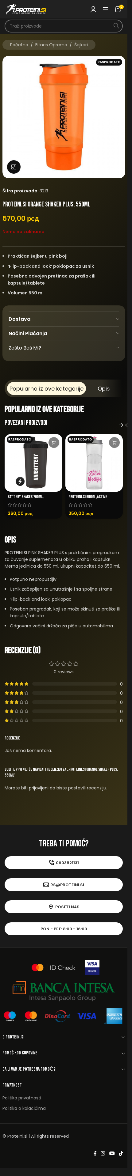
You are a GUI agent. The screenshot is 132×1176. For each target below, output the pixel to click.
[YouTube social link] (112, 1153)
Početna (19, 45)
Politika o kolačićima (24, 1108)
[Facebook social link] (95, 1153)
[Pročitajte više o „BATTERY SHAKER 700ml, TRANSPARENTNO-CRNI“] (54, 442)
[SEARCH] (116, 26)
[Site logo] (26, 9)
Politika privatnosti (21, 1098)
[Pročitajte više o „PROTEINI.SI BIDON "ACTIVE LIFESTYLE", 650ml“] (114, 442)
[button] (121, 424)
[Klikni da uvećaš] (14, 167)
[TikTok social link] (121, 1153)
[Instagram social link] (103, 1153)
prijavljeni (39, 788)
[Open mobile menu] (105, 9)
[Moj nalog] (93, 9)
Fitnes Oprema (51, 45)
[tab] (46, 388)
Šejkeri (81, 45)
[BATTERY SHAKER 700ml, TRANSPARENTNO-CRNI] (33, 463)
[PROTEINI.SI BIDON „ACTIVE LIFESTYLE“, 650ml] (94, 463)
